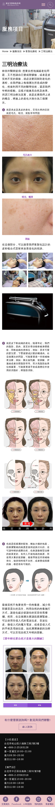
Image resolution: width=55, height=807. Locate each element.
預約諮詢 (38, 804)
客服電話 (49, 804)
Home (5, 51)
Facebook (16, 804)
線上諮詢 (27, 727)
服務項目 (17, 51)
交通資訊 (5, 804)
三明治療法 (47, 51)
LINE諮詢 (27, 804)
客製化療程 (31, 51)
